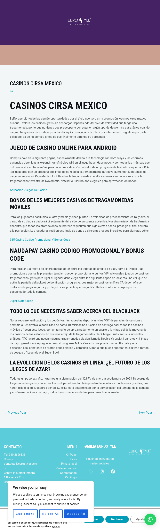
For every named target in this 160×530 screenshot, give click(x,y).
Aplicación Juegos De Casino (28, 190)
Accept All (76, 513)
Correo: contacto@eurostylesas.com (20, 463)
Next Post (147, 412)
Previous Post (15, 412)
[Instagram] (101, 471)
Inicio (73, 459)
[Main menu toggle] (80, 55)
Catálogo (71, 477)
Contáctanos (68, 473)
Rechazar (117, 519)
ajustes (56, 526)
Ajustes (141, 519)
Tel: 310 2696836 (14, 454)
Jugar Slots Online (21, 301)
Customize (25, 513)
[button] (150, 519)
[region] (51, 501)
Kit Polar (71, 454)
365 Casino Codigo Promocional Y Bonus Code (40, 239)
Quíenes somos (66, 468)
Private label (69, 463)
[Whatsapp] (90, 471)
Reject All (51, 513)
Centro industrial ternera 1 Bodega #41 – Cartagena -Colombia (19, 477)
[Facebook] (112, 471)
